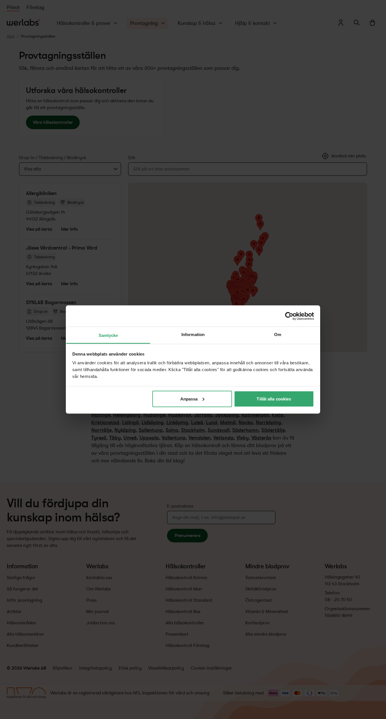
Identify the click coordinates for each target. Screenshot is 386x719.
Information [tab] (193, 334)
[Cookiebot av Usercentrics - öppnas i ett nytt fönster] (289, 316)
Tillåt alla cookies (274, 398)
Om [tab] (277, 334)
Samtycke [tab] (108, 335)
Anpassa (189, 398)
